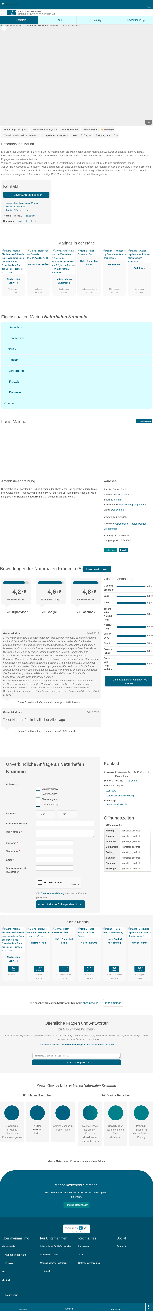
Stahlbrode (139, 268)
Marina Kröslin (38, 942)
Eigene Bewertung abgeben (98, 569)
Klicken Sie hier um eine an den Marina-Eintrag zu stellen (77, 1044)
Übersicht (20, 20)
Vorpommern (110, 529)
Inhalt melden (113, 1002)
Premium (147, 245)
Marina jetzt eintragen (77, 1205)
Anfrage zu (12, 784)
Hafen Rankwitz (89, 942)
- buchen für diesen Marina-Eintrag (141, 1132)
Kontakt (123, 550)
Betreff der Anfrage (16, 823)
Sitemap (6, 1280)
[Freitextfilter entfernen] (139, 4)
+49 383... (17, 215)
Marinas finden (9, 1246)
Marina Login (11, 1295)
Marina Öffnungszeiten (17, 210)
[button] (76, 75)
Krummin (116, 499)
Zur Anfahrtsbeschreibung (120, 795)
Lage (59, 20)
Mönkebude (114, 264)
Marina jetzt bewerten (130, 681)
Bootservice (16, 338)
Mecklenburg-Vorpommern (133, 504)
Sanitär (13, 359)
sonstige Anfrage (50, 804)
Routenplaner (145, 421)
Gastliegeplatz (49, 794)
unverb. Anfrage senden (27, 194)
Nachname (12, 851)
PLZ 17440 (124, 494)
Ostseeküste (121, 523)
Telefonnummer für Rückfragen (16, 870)
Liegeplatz (15, 327)
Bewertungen (135, 20)
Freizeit (13, 381)
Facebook (121, 1246)
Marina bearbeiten (49, 1254)
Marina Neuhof (139, 942)
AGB (80, 1254)
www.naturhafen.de (27, 221)
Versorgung (16, 370)
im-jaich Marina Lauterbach (64, 281)
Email (9, 860)
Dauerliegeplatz (50, 788)
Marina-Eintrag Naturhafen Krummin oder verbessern (90, 1134)
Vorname (11, 843)
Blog (4, 1271)
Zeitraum (11, 813)
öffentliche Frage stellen (77, 1062)
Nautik (11, 349)
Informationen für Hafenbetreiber (55, 1246)
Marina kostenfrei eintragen (53, 1263)
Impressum (83, 1246)
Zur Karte (111, 790)
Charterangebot (50, 799)
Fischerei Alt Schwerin (13, 281)
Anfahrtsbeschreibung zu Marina (22, 203)
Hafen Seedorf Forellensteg (114, 941)
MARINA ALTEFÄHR (38, 264)
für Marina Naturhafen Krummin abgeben (12, 1132)
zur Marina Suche (3, 12)
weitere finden (37, 1129)
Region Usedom (138, 523)
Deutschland (117, 509)
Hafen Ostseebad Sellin (89, 263)
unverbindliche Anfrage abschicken (60, 904)
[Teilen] (142, 1307)
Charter (9, 403)
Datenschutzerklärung (52, 893)
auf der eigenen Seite (115, 1132)
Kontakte (14, 392)
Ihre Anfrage (13, 832)
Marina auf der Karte (16, 206)
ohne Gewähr (90, 1002)
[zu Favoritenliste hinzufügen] (4, 28)
